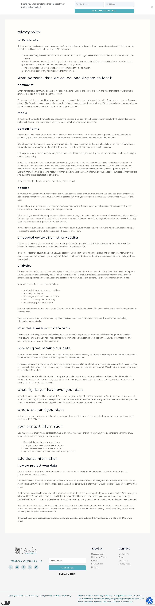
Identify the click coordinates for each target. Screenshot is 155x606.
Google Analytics (54, 271)
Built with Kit (67, 574)
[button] (5, 603)
